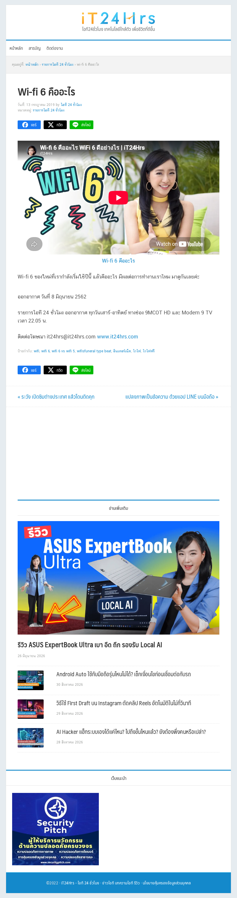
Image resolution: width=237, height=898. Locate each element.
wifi (36, 351)
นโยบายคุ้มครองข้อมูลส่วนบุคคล (167, 882)
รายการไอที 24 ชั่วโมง (48, 110)
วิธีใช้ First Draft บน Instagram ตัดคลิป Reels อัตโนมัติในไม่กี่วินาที (123, 703)
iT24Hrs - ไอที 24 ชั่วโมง (80, 882)
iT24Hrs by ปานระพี (118, 21)
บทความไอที (124, 882)
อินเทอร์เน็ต (122, 351)
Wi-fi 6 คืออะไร (118, 261)
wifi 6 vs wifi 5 (63, 351)
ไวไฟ (137, 351)
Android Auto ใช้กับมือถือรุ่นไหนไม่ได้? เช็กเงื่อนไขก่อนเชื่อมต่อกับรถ (123, 674)
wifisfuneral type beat (94, 351)
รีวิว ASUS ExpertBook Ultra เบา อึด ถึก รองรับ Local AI (90, 644)
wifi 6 (45, 351)
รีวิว (137, 882)
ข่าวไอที (108, 882)
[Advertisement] (118, 453)
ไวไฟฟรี (149, 351)
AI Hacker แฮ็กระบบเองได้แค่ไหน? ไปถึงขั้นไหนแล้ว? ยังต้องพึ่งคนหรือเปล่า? (131, 731)
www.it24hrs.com (117, 336)
